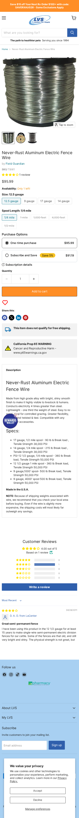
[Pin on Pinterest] (25, 317)
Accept (37, 790)
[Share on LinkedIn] (18, 317)
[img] (10, 610)
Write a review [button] (39, 587)
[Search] (72, 32)
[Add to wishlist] (5, 302)
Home (5, 49)
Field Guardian (15, 163)
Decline (37, 799)
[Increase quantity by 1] (34, 279)
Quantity (7, 271)
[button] (10, 174)
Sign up (57, 745)
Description (13, 369)
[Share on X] (11, 317)
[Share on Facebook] (4, 317)
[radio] (39, 243)
